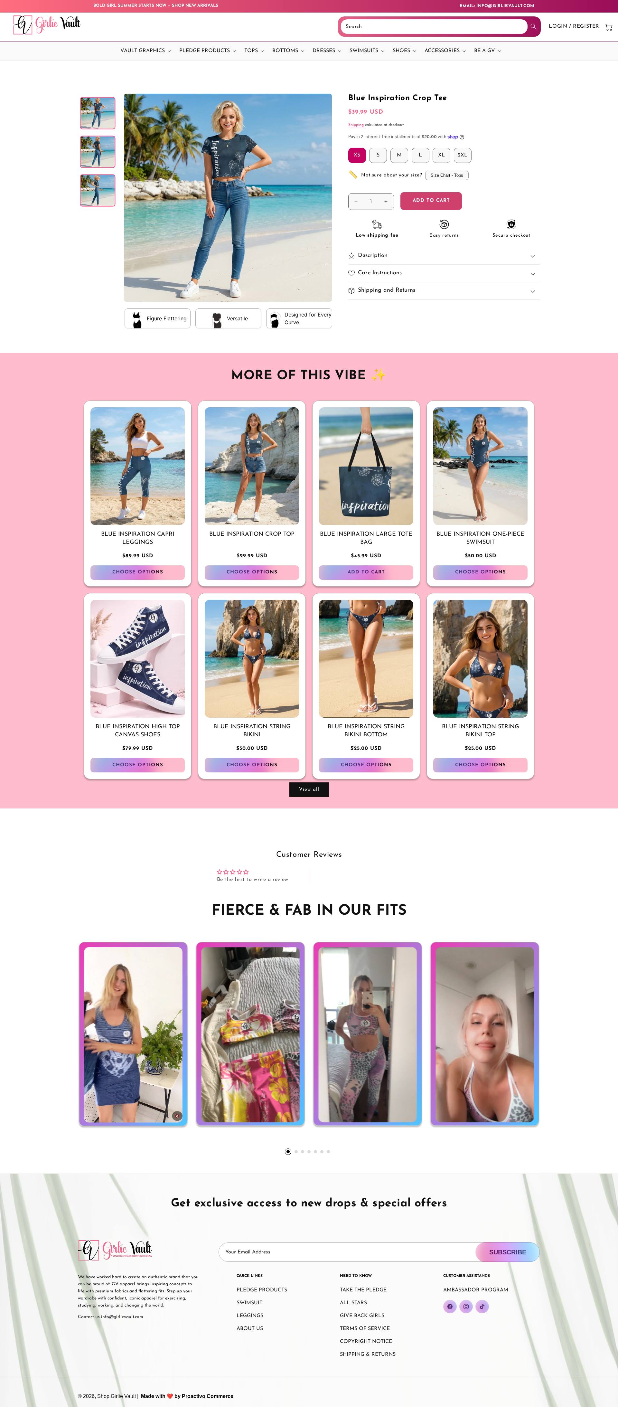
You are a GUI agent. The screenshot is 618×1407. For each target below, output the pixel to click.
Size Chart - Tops (447, 175)
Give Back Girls (362, 1315)
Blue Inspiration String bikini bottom (366, 731)
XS (357, 155)
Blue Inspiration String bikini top (480, 731)
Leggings (250, 1315)
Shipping (356, 125)
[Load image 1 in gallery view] (97, 113)
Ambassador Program (475, 1290)
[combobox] (434, 26)
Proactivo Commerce (207, 1396)
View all (309, 789)
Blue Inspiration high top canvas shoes (138, 731)
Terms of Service (365, 1328)
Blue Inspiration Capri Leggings (137, 538)
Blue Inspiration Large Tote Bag (366, 538)
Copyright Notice (366, 1341)
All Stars (353, 1303)
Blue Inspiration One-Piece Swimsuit (480, 538)
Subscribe (507, 1252)
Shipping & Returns (368, 1354)
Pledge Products (262, 1290)
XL (441, 155)
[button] (144, 51)
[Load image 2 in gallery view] (97, 151)
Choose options (137, 572)
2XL (462, 155)
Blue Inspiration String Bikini (252, 731)
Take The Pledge (363, 1290)
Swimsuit (249, 1303)
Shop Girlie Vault (116, 1396)
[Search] (533, 26)
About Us (250, 1328)
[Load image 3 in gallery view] (97, 190)
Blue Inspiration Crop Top (252, 534)
